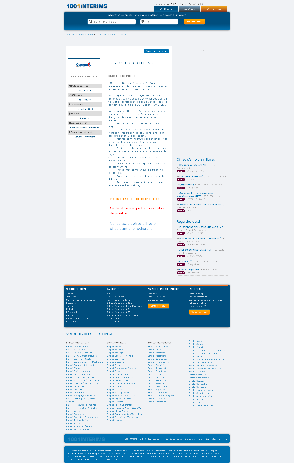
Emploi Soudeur (197, 341)
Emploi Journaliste (157, 368)
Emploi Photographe (158, 346)
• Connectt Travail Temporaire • (200, 230)
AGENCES (189, 8)
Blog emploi (113, 321)
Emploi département (103, 453)
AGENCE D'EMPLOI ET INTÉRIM (163, 289)
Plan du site (72, 321)
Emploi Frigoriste (157, 389)
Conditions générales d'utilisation (187, 439)
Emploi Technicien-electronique (205, 368)
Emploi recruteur (124, 453)
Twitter (69, 306)
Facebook (71, 303)
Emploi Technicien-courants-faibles (207, 350)
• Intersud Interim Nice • (200, 241)
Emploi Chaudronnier (199, 377)
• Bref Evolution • (197, 271)
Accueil (70, 293)
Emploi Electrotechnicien (201, 405)
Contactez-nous (159, 305)
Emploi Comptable (157, 371)
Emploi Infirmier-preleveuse (203, 365)
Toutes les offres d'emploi (120, 300)
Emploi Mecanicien (157, 380)
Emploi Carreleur (197, 374)
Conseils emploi (146, 451)
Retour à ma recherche (156, 51)
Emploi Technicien (157, 365)
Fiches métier (114, 318)
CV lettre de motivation (124, 451)
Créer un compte (115, 296)
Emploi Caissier (197, 344)
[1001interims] (90, 6)
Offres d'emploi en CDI (118, 309)
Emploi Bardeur (197, 399)
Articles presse (103, 451)
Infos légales (72, 312)
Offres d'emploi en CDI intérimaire (124, 306)
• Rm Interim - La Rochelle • (200, 186)
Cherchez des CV (197, 306)
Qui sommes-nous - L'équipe (80, 300)
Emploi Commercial (158, 359)
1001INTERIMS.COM (76, 289)
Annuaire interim (204, 453)
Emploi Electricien (157, 377)
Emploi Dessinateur (158, 386)
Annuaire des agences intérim (122, 315)
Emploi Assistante (157, 355)
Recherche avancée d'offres (80, 451)
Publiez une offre (197, 303)
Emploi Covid (154, 349)
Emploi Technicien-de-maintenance (207, 353)
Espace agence (155, 300)
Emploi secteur (83, 453)
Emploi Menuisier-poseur (201, 390)
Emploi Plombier (156, 398)
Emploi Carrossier (198, 387)
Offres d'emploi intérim (179, 451)
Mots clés (160, 451)
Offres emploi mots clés (163, 453)
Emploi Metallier (197, 402)
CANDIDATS (166, 8)
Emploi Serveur (197, 356)
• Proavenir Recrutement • (197, 168)
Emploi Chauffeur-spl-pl (201, 393)
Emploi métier (142, 453)
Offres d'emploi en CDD (118, 312)
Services (152, 293)
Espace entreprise (198, 296)
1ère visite (71, 296)
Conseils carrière (185, 453)
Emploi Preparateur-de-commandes (207, 359)
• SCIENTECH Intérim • (202, 178)
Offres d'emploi (200, 451)
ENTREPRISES (214, 8)
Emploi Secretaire (157, 401)
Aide (109, 293)
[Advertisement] (200, 103)
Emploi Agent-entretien (201, 396)
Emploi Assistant (156, 352)
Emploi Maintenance (158, 362)
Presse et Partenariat (77, 318)
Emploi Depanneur (198, 371)
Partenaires (72, 315)
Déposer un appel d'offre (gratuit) (206, 300)
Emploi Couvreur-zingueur (161, 395)
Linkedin (70, 309)
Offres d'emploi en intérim (120, 303)
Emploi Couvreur (197, 380)
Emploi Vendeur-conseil (201, 362)
